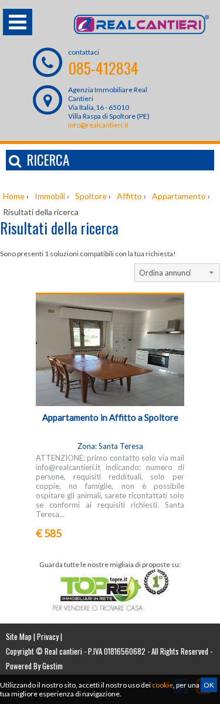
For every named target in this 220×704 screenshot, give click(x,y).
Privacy (48, 636)
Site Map (19, 636)
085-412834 (103, 67)
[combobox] (177, 272)
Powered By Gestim (34, 666)
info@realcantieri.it (98, 124)
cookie (162, 684)
